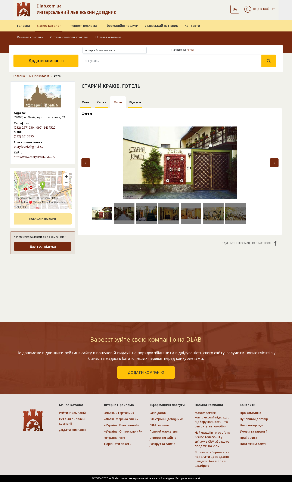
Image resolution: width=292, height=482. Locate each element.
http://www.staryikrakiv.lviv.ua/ (34, 157)
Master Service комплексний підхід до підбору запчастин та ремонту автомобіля (212, 419)
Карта (101, 102)
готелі (190, 50)
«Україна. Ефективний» (121, 425)
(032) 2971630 (24, 127)
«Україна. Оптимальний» (123, 431)
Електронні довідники (166, 419)
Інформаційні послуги (121, 26)
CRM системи (159, 425)
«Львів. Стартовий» (119, 413)
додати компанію (146, 372)
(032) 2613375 (24, 136)
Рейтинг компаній (30, 37)
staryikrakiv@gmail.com (30, 146)
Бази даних (157, 413)
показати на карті (42, 218)
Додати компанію (46, 60)
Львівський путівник (161, 26)
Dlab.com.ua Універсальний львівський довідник (76, 9)
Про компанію (250, 413)
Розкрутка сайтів (162, 444)
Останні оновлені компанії (69, 37)
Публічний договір (254, 419)
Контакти (192, 26)
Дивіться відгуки (42, 246)
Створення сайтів (162, 438)
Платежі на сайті (253, 444)
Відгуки (135, 102)
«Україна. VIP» (114, 438)
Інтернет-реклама (82, 26)
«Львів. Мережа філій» (121, 419)
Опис (86, 102)
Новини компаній (108, 37)
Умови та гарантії (253, 431)
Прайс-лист (248, 438)
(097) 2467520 (45, 127)
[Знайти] (268, 61)
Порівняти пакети (117, 444)
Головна (23, 26)
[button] (259, 9)
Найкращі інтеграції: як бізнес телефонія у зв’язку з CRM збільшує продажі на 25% (212, 439)
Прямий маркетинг (163, 431)
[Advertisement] (42, 285)
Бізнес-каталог (49, 26)
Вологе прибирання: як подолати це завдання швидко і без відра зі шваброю (212, 459)
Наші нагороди (251, 425)
